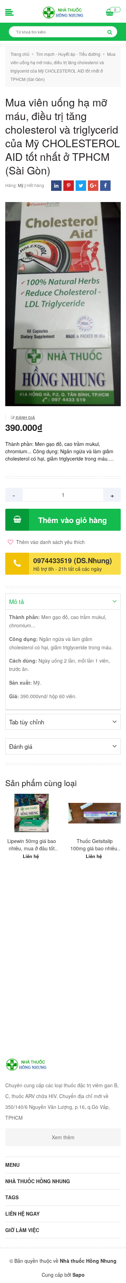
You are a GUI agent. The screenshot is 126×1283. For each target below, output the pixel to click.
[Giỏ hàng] (110, 13)
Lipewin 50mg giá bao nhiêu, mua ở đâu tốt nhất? (31, 844)
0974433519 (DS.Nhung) (72, 560)
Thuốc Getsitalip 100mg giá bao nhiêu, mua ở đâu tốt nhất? (94, 844)
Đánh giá (25, 417)
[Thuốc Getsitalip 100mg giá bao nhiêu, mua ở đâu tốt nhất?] (94, 813)
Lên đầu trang (62, 1271)
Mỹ (20, 185)
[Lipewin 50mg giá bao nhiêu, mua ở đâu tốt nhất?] (31, 813)
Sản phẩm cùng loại (41, 783)
